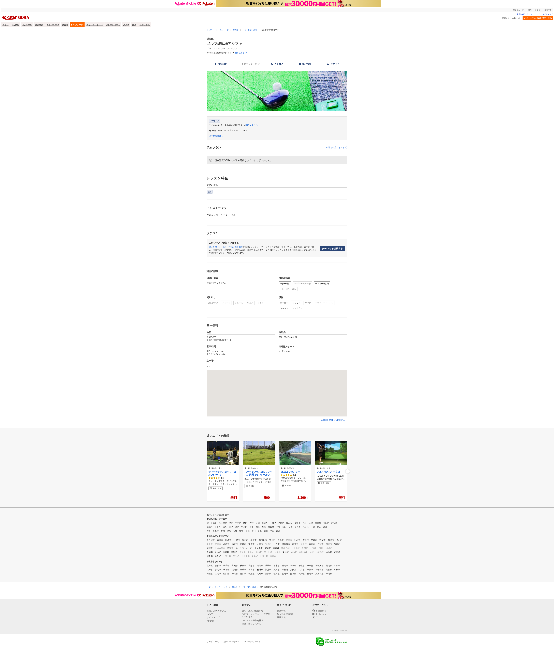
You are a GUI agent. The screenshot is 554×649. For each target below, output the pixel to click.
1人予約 (15, 24)
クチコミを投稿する (332, 248)
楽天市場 (547, 10)
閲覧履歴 (505, 18)
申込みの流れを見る (335, 147)
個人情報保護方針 (285, 614)
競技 (134, 24)
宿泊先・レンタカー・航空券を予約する (256, 615)
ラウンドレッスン (94, 24)
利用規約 (211, 620)
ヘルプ (537, 14)
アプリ (126, 24)
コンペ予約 (27, 24)
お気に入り (516, 18)
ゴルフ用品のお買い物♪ (253, 611)
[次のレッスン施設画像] (348, 471)
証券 (530, 10)
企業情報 (281, 611)
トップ (5, 24)
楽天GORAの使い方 (524, 14)
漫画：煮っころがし (251, 623)
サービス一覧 (213, 641)
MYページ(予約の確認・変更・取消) (538, 18)
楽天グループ (518, 10)
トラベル (538, 10)
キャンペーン (53, 24)
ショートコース (113, 24)
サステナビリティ (252, 641)
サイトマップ (547, 14)
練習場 (65, 24)
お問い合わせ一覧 (231, 641)
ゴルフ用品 (145, 24)
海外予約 (39, 24)
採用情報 (281, 617)
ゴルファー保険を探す (252, 620)
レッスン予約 (77, 24)
